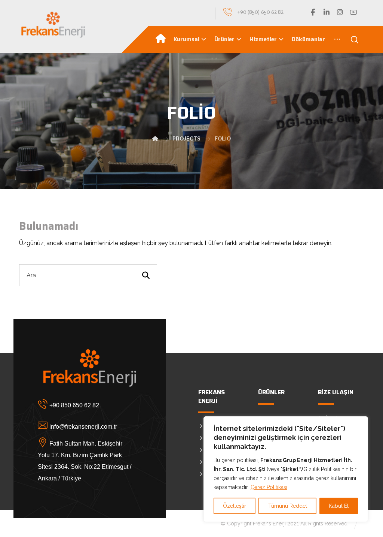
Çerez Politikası (269, 487)
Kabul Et (339, 506)
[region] (285, 469)
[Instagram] (340, 12)
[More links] (337, 39)
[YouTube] (353, 12)
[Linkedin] (326, 12)
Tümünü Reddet (287, 506)
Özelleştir (234, 506)
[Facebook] (313, 12)
